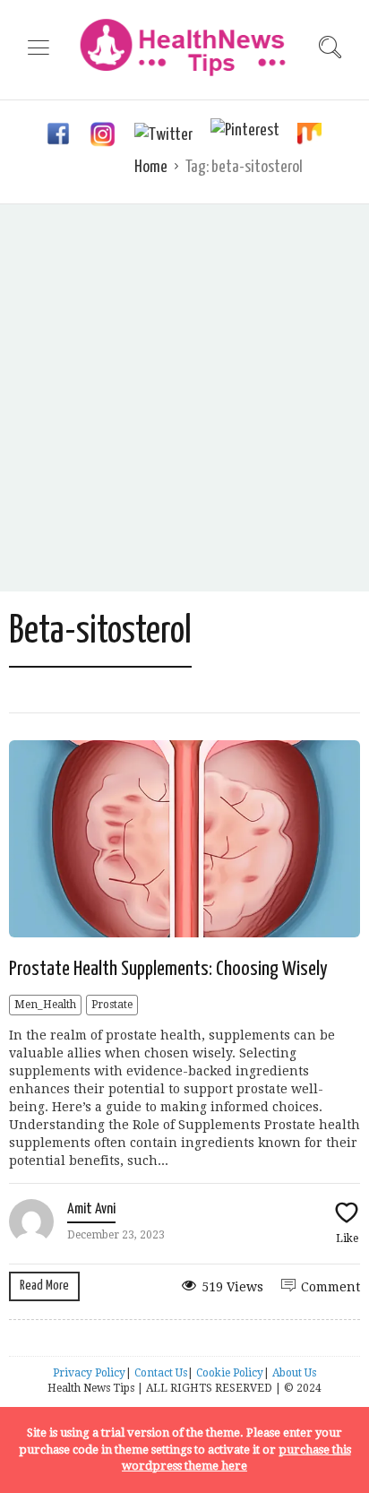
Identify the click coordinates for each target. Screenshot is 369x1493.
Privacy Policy (89, 1373)
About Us (294, 1373)
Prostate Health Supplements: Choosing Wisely (168, 969)
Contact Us (160, 1373)
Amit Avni (91, 1209)
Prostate (112, 1004)
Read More (44, 1285)
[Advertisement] (184, 398)
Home (150, 167)
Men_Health (45, 1004)
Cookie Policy (229, 1373)
